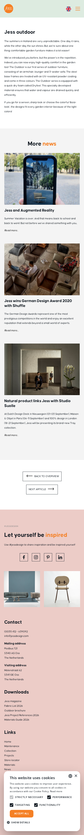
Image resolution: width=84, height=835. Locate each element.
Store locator (12, 760)
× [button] (75, 775)
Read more (56, 791)
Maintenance (11, 746)
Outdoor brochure (15, 710)
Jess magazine (13, 701)
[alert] (42, 801)
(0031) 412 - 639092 (16, 631)
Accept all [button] (21, 813)
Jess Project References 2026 (21, 715)
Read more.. (11, 230)
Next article (38, 489)
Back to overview (46, 476)
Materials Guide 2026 (16, 719)
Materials (9, 765)
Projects (9, 755)
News (7, 769)
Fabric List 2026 (13, 706)
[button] (20, 822)
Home (7, 741)
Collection (10, 751)
